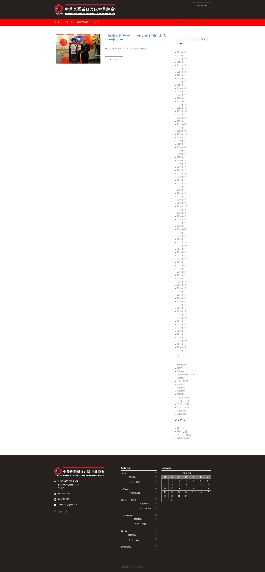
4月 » (200, 500)
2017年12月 (182, 242)
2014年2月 (181, 351)
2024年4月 (181, 85)
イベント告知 (183, 398)
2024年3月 (181, 88)
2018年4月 (181, 229)
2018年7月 (181, 219)
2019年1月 (181, 200)
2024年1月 (181, 95)
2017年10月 (182, 246)
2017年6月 (181, 259)
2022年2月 (181, 118)
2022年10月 (182, 111)
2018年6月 (181, 223)
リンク (96, 22)
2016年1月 (181, 315)
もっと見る (114, 59)
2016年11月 (182, 282)
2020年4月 (181, 154)
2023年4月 (181, 102)
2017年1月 (181, 275)
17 (186, 488)
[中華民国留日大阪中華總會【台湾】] (85, 9)
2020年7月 (181, 144)
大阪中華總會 (83, 22)
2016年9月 (181, 288)
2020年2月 (181, 160)
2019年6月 (181, 187)
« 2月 (172, 500)
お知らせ (68, 22)
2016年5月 (181, 301)
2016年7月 (181, 295)
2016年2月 (181, 311)
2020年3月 (181, 157)
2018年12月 (182, 203)
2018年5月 (181, 226)
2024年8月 (181, 75)
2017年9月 (181, 249)
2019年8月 (181, 180)
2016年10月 (182, 285)
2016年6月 (181, 298)
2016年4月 (181, 305)
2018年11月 (182, 206)
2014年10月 (182, 341)
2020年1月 (181, 164)
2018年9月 (181, 213)
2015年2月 (181, 334)
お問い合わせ (202, 5)
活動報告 (143, 48)
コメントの (184, 435)
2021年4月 (181, 124)
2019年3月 (181, 193)
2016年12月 (182, 279)
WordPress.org (183, 438)
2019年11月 (182, 170)
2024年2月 (181, 92)
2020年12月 (182, 131)
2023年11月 (182, 98)
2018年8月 (181, 216)
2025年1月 (181, 69)
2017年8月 (181, 252)
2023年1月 (181, 105)
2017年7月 (181, 256)
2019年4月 (181, 190)
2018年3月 (181, 233)
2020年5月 (181, 151)
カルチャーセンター (185, 375)
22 (172, 492)
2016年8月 (181, 292)
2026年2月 (181, 56)
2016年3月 (181, 308)
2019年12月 (182, 167)
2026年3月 (181, 52)
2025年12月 (182, 59)
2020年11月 (182, 134)
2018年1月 (181, 239)
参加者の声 (182, 365)
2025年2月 (181, 65)
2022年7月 (181, 115)
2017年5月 (181, 262)
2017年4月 (181, 266)
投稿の (182, 431)
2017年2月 (181, 272)
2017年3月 (181, 269)
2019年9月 (181, 177)
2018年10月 (182, 210)
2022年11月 (182, 108)
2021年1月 (181, 128)
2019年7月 (181, 184)
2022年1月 (181, 121)
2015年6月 (181, 331)
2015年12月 (182, 318)
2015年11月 (182, 321)
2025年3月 (181, 62)
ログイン (181, 428)
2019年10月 (182, 174)
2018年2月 (181, 236)
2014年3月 (181, 347)
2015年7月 (181, 328)
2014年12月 (182, 338)
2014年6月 (181, 344)
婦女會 (135, 48)
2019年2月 (181, 197)
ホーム (57, 22)
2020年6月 (181, 147)
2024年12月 (182, 72)
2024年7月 (181, 79)
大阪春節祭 (182, 411)
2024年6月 (181, 82)
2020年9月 (181, 137)
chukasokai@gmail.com (67, 505)
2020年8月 (181, 141)
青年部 (180, 368)
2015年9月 (181, 324)
